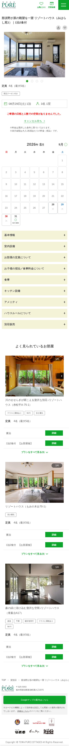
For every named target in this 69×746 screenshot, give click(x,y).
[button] (27, 81)
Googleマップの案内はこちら (34, 700)
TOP (4, 680)
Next (62, 376)
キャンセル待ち (33, 121)
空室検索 (51, 7)
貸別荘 (13, 680)
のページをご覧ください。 (34, 711)
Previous (7, 376)
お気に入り (41, 7)
